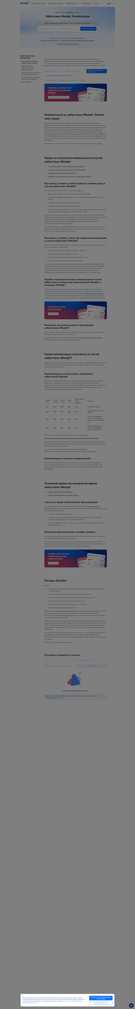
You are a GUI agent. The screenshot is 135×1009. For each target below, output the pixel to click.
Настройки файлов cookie (101, 1003)
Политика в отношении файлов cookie (72, 1001)
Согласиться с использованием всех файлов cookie (101, 998)
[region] (67, 1000)
